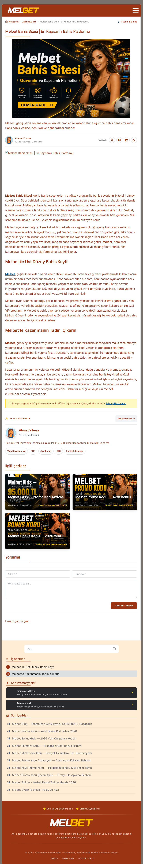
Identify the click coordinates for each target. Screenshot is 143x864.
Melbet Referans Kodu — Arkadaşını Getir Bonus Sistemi (47, 745)
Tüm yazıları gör (124, 418)
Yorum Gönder (124, 605)
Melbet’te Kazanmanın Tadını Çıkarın (35, 674)
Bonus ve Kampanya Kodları (51, 544)
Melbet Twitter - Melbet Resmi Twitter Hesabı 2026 (44, 782)
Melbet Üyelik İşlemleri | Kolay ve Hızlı (35, 789)
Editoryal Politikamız (116, 403)
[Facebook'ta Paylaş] (119, 140)
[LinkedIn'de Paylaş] (127, 140)
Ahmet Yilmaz (29, 430)
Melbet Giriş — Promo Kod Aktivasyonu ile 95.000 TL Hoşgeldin (37, 497)
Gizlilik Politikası (86, 858)
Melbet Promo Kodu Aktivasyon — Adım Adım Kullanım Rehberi (51, 760)
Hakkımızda (68, 858)
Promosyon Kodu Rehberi (52, 505)
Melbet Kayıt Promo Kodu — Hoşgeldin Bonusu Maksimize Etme (52, 767)
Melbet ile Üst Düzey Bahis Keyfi (33, 667)
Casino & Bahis (29, 21)
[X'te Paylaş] (112, 140)
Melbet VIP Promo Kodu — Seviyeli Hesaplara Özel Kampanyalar (52, 753)
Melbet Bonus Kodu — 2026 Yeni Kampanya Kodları (37, 536)
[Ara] (114, 649)
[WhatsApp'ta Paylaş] (134, 140)
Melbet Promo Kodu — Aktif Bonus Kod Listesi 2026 (104, 497)
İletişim (54, 858)
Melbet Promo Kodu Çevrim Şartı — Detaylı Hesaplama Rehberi (51, 775)
